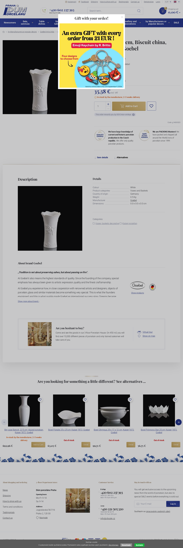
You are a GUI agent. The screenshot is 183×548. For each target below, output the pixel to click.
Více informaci (113, 545)
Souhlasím (139, 545)
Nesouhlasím (126, 545)
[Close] (122, 17)
